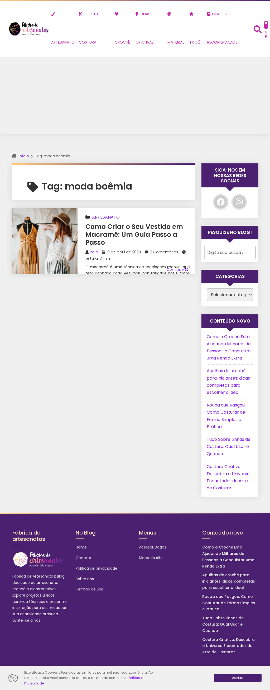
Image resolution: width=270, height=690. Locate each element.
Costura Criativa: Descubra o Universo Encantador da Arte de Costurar (228, 646)
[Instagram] (239, 202)
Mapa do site (151, 557)
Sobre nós (85, 579)
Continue (176, 269)
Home (81, 547)
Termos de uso (89, 589)
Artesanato (106, 217)
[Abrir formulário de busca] (258, 28)
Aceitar (237, 677)
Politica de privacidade (96, 568)
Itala (94, 252)
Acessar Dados (152, 547)
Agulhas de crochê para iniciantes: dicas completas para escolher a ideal (228, 581)
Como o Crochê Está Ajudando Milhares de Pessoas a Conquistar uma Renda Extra (228, 557)
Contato (83, 557)
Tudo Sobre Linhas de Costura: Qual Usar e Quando (228, 446)
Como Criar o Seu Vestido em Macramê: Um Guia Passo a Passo (134, 234)
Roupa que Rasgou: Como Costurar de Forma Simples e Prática (228, 603)
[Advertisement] (135, 97)
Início (23, 156)
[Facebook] (220, 202)
